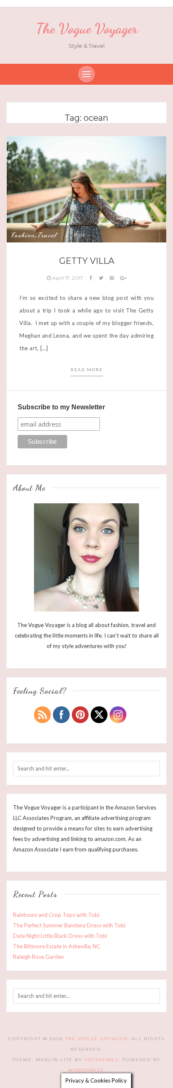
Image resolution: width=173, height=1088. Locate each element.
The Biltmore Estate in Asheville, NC (56, 946)
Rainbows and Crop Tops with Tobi (56, 914)
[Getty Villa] (86, 188)
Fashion (23, 235)
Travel (47, 235)
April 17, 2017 (67, 278)
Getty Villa (86, 261)
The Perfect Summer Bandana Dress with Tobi (69, 925)
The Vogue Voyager (87, 28)
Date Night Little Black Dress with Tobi (60, 935)
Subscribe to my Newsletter (61, 407)
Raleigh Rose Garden (38, 956)
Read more (87, 369)
